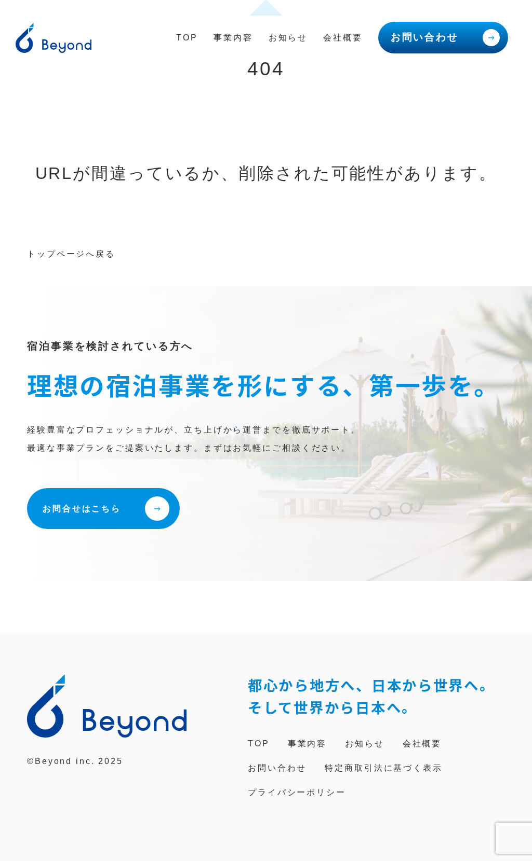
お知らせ (288, 37)
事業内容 (233, 37)
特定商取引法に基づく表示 (384, 767)
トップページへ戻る (71, 253)
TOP (187, 37)
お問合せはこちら (82, 508)
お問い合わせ (425, 37)
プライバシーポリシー (297, 792)
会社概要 (343, 37)
